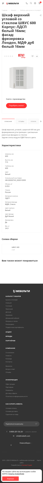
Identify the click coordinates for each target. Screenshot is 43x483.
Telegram (18, 452)
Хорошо (10, 478)
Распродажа (10, 324)
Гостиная (9, 306)
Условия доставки (12, 411)
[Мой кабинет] (35, 3)
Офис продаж (10, 384)
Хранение (9, 315)
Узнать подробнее (16, 474)
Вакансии (9, 366)
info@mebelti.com (23, 436)
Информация (12, 380)
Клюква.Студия (27, 465)
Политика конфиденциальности (17, 396)
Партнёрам (10, 341)
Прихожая (9, 309)
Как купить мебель (14, 404)
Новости (8, 356)
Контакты (9, 362)
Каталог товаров (13, 296)
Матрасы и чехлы (12, 321)
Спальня (8, 303)
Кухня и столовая (11, 300)
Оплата (33, 121)
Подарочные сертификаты (15, 327)
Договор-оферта (11, 393)
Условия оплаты (11, 408)
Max (30, 452)
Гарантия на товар (12, 414)
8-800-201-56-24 (16, 432)
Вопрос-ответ (10, 369)
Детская (8, 312)
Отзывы (21, 121)
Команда (9, 359)
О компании (10, 353)
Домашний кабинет (12, 318)
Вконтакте (13, 452)
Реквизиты (9, 390)
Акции (9, 332)
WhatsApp (24, 452)
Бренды (9, 336)
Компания (10, 348)
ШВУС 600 (15, 247)
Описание (8, 121)
